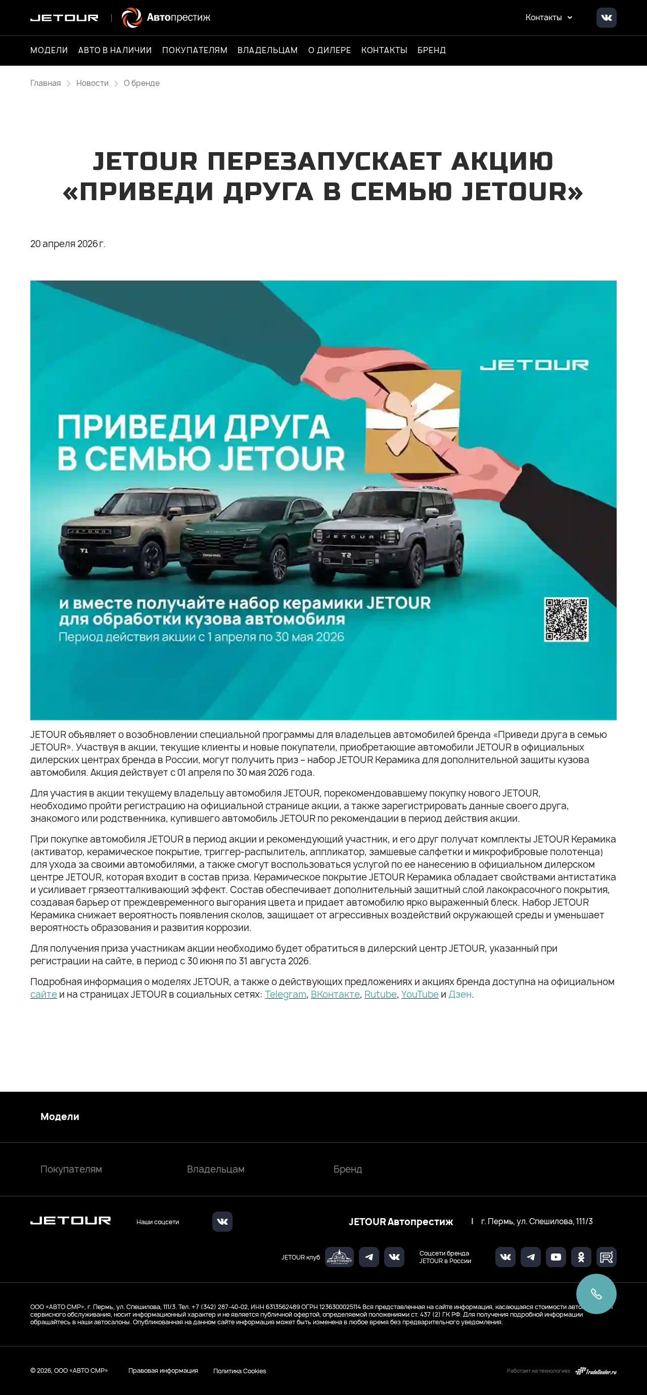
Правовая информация (163, 1370)
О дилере (329, 50)
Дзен (460, 994)
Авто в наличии (115, 50)
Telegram (285, 994)
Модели (59, 1117)
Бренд (348, 1169)
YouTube (420, 994)
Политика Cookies (239, 1371)
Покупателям (71, 1169)
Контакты (384, 50)
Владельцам (216, 1169)
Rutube (380, 994)
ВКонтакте (335, 994)
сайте (43, 994)
